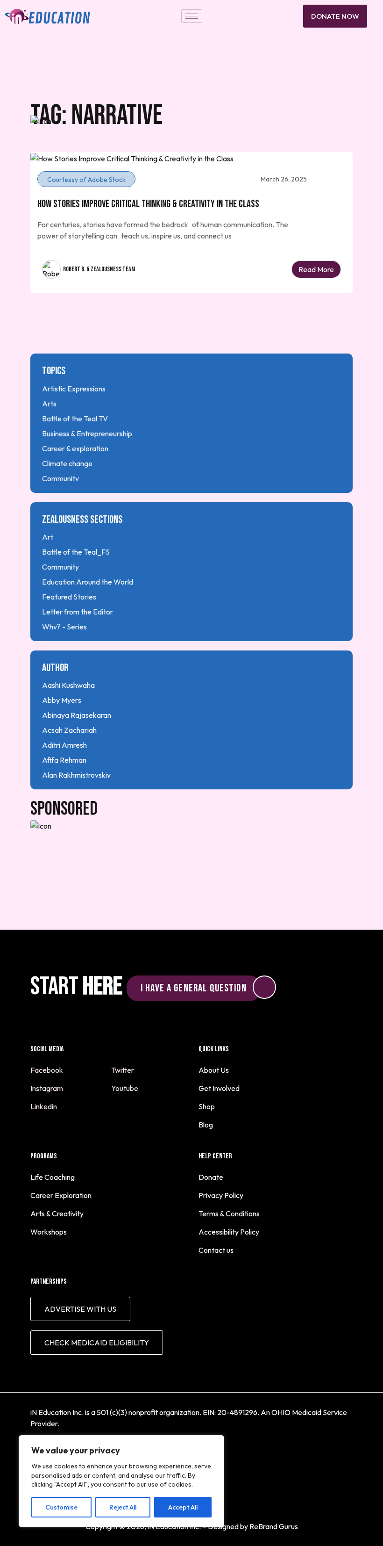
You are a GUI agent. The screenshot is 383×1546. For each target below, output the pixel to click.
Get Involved (219, 1088)
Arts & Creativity (57, 1213)
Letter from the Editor (77, 611)
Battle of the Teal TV (75, 418)
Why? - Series (64, 626)
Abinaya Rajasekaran (76, 715)
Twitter (123, 1070)
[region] (121, 1481)
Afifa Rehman (64, 760)
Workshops (48, 1231)
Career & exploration (75, 448)
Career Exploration (61, 1195)
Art (47, 537)
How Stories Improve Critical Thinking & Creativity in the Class (148, 204)
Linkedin (44, 1106)
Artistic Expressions (74, 388)
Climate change (67, 463)
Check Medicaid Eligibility (96, 1342)
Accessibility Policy (229, 1231)
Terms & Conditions (229, 1213)
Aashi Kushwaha (68, 685)
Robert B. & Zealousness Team (99, 269)
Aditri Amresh (64, 745)
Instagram (47, 1088)
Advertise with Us (80, 1309)
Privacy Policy (221, 1195)
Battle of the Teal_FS (76, 551)
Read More (316, 269)
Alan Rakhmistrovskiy (76, 775)
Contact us (216, 1250)
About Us (214, 1070)
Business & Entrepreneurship (87, 433)
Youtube (125, 1088)
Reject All (122, 1507)
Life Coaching (52, 1177)
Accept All (183, 1507)
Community (60, 478)
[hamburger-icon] (191, 16)
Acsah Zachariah (69, 730)
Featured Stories (69, 596)
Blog (206, 1124)
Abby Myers (61, 700)
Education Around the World (87, 581)
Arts (49, 403)
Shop (207, 1106)
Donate (211, 1177)
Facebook (47, 1070)
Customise (61, 1507)
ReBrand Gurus (273, 1526)
